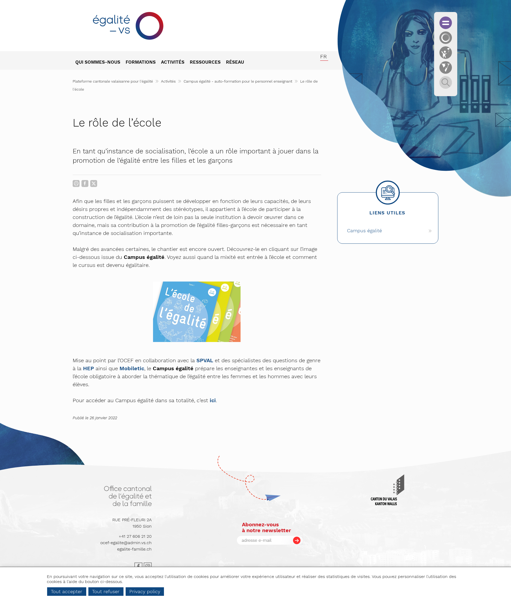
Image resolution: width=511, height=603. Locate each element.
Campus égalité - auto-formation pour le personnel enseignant (238, 81)
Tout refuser (105, 591)
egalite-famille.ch (134, 549)
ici (213, 400)
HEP (88, 368)
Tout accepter (66, 591)
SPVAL (204, 360)
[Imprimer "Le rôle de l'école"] (76, 183)
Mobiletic (131, 368)
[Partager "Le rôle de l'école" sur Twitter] (93, 184)
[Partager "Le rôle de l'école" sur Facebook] (84, 184)
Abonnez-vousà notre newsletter (266, 527)
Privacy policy (144, 591)
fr (323, 56)
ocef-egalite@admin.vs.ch (126, 542)
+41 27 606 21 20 (135, 536)
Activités (168, 81)
